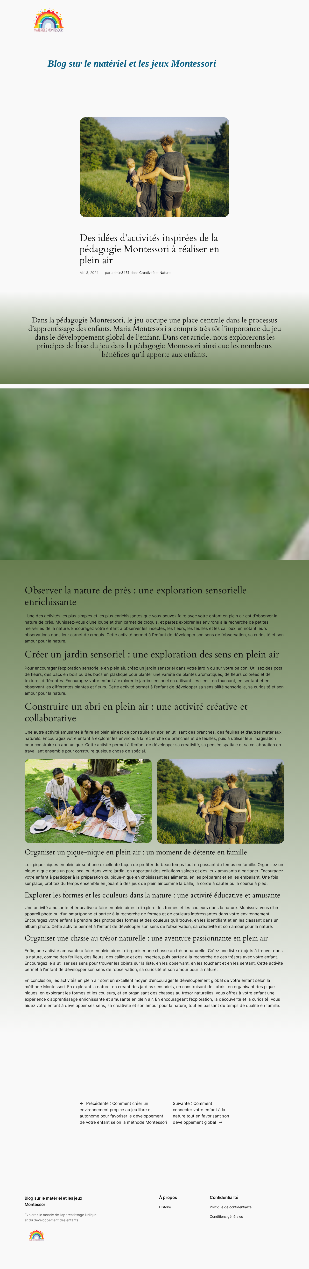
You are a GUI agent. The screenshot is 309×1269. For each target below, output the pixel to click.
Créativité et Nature (154, 272)
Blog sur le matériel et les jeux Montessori (132, 63)
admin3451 (120, 272)
